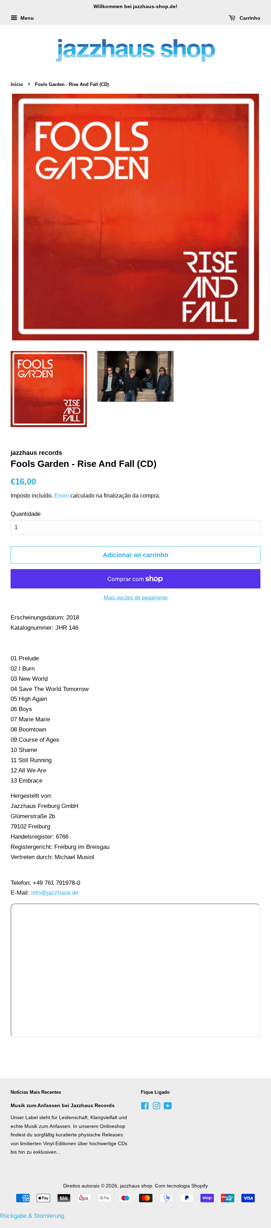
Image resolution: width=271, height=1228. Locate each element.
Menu (26, 18)
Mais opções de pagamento (136, 597)
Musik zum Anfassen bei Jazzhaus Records (63, 1105)
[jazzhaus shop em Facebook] (145, 1107)
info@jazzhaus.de (54, 892)
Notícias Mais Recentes (36, 1092)
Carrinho (249, 18)
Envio (61, 496)
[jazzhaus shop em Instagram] (156, 1107)
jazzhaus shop (136, 1186)
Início (17, 84)
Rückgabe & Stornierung (32, 1215)
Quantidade (26, 514)
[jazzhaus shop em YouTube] (168, 1107)
